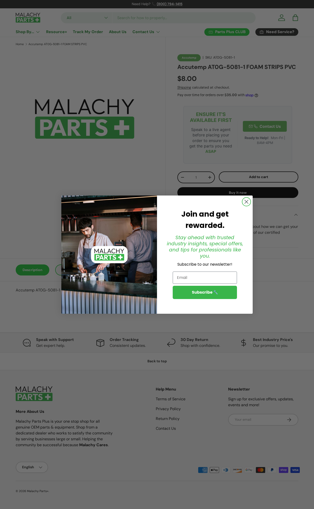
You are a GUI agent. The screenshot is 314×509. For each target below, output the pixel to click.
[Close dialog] (246, 201)
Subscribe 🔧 (205, 292)
